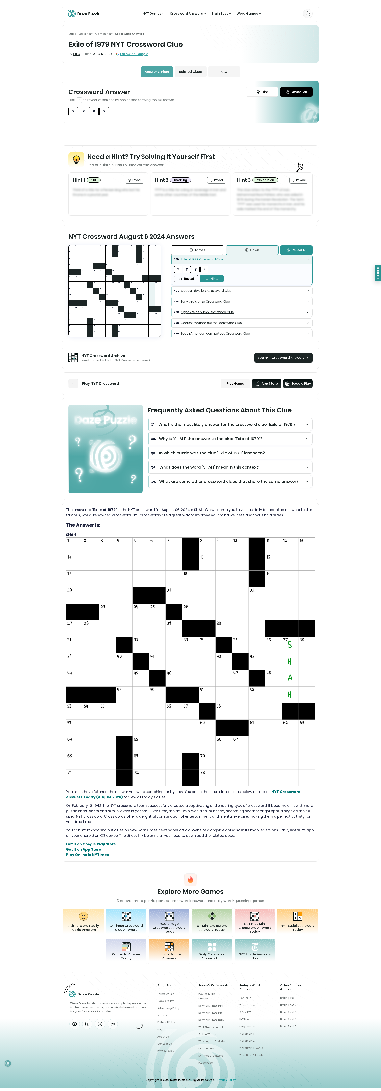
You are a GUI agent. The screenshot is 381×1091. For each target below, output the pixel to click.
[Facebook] (87, 1024)
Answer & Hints (157, 71)
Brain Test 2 (288, 1005)
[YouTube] (74, 1024)
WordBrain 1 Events (251, 1048)
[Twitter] (113, 1024)
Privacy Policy (165, 1051)
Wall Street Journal (210, 1027)
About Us (163, 1036)
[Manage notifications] (8, 1063)
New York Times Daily (211, 1020)
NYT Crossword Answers (126, 34)
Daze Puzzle (77, 34)
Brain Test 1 (287, 998)
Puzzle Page (205, 1062)
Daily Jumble (247, 1026)
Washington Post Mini (212, 1041)
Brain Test (219, 13)
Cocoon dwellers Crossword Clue (206, 291)
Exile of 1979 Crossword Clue (202, 259)
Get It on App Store (83, 849)
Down (254, 250)
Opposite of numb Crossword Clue (207, 312)
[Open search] (308, 13)
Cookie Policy (165, 1001)
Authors (162, 1015)
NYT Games (152, 13)
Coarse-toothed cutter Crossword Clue (211, 323)
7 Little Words (207, 1034)
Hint (265, 92)
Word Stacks (247, 1005)
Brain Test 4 (288, 1019)
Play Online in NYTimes (87, 854)
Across (200, 250)
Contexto (245, 998)
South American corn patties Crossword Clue (215, 333)
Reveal (189, 279)
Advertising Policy (168, 1008)
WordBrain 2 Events (251, 1055)
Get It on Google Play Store (91, 844)
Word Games (247, 13)
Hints (214, 279)
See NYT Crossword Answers (281, 357)
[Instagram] (100, 1024)
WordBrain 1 (246, 1033)
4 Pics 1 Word (247, 1012)
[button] (241, 259)
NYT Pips (244, 1019)
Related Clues (190, 71)
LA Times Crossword (211, 1055)
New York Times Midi (210, 1013)
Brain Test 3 (288, 1012)
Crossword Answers (186, 13)
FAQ (224, 71)
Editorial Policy (166, 1022)
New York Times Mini (210, 1005)
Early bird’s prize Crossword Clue (205, 301)
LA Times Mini (206, 1048)
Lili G (76, 54)
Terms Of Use (165, 993)
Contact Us (164, 1043)
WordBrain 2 (247, 1040)
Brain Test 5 (288, 1026)
